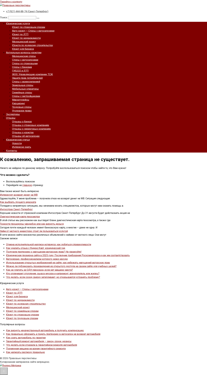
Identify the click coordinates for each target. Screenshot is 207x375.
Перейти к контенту (11, 1)
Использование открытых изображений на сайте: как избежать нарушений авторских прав (58, 262)
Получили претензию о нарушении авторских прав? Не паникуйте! (44, 251)
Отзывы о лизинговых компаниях (31, 128)
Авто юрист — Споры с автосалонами (33, 30)
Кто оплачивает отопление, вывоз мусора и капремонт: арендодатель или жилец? (52, 273)
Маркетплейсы (20, 99)
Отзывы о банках (22, 121)
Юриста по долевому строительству (32, 45)
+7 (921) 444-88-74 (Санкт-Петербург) (27, 11)
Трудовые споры (22, 107)
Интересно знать (21, 147)
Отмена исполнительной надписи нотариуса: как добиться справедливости (48, 244)
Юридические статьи (18, 139)
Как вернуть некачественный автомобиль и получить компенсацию (45, 330)
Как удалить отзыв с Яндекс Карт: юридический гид (35, 248)
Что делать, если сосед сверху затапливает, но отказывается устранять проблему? (53, 277)
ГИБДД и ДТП (20, 70)
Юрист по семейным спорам (22, 311)
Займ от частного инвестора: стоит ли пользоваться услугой (34, 231)
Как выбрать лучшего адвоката (18, 202)
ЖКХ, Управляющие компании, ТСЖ (32, 74)
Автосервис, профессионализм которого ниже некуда (37, 259)
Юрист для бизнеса (23, 49)
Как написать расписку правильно (25, 352)
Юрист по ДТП (20, 34)
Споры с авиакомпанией (26, 81)
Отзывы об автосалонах (26, 136)
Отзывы (10, 118)
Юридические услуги (18, 23)
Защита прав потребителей (27, 78)
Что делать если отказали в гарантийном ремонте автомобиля (41, 345)
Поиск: (4, 17)
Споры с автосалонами (25, 59)
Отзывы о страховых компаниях (30, 125)
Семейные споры (22, 92)
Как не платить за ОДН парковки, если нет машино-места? (39, 269)
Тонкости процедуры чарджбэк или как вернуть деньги (32, 223)
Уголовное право (22, 110)
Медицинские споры (24, 56)
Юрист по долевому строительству (26, 303)
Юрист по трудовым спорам (22, 318)
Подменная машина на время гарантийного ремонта (36, 348)
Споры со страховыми (25, 63)
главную (27, 185)
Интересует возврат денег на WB (19, 194)
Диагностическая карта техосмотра (20, 216)
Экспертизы (13, 114)
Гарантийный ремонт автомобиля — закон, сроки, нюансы (39, 341)
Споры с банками (22, 67)
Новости (17, 143)
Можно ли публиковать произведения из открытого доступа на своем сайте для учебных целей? (61, 266)
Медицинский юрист (24, 41)
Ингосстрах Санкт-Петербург (16, 209)
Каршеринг (18, 103)
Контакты (11, 150)
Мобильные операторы (25, 88)
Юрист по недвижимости (26, 38)
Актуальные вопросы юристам (23, 52)
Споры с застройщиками (26, 96)
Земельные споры (22, 85)
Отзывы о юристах (23, 132)
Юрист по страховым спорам (28, 27)
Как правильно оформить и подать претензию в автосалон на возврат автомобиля (53, 334)
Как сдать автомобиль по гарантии (26, 337)
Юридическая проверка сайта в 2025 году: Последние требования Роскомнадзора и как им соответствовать (68, 255)
